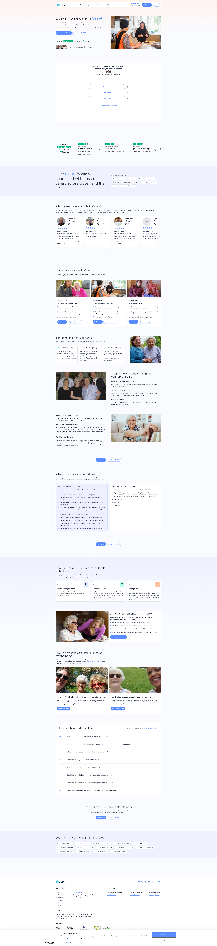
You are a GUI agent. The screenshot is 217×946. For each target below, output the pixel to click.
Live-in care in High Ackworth (124, 847)
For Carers (120, 5)
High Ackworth (126, 182)
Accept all (164, 934)
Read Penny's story (118, 708)
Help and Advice (107, 5)
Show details (65, 942)
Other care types (86, 5)
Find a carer (147, 5)
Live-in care (74, 5)
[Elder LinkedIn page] (152, 881)
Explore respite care (111, 322)
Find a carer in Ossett (64, 33)
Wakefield (83, 11)
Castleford (122, 178)
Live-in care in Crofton (139, 843)
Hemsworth (116, 182)
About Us (97, 5)
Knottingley (144, 182)
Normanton (153, 182)
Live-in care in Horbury (83, 851)
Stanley (134, 185)
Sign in (156, 5)
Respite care (107, 92)
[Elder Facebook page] (139, 881)
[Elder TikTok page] (145, 881)
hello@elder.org (112, 895)
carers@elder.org (135, 895)
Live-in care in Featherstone (144, 847)
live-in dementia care (92, 661)
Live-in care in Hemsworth (65, 851)
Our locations (65, 11)
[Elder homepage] (62, 4)
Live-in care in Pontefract (118, 851)
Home (57, 11)
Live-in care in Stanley (82, 843)
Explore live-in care (75, 322)
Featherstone (150, 178)
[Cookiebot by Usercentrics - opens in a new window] (49, 942)
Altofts (114, 178)
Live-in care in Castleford (104, 847)
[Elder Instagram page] (142, 881)
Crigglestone (132, 178)
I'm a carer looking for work (108, 105)
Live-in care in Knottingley (85, 847)
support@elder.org (154, 895)
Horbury (135, 182)
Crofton (141, 178)
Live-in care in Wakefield (64, 843)
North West (74, 11)
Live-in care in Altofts (100, 851)
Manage (163, 939)
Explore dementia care (118, 637)
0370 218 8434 (78, 892)
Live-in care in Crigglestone (65, 847)
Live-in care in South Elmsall (101, 843)
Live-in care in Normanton (121, 843)
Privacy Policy (67, 938)
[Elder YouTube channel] (149, 881)
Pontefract (115, 185)
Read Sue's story (63, 708)
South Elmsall (125, 185)
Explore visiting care (146, 322)
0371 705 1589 (80, 33)
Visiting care (107, 98)
